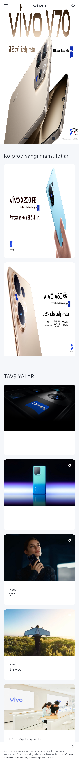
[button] (5, 5)
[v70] (39, 72)
